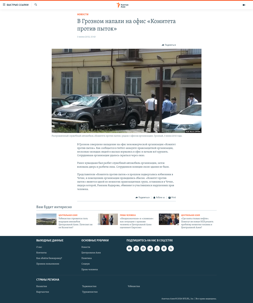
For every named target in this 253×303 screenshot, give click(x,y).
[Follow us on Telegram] (150, 248)
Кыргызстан (42, 292)
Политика (86, 258)
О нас (39, 247)
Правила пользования (47, 264)
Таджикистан (89, 286)
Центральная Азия (68, 215)
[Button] (169, 45)
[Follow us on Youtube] (129, 248)
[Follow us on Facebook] (143, 248)
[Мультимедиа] (244, 5)
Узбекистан (134, 286)
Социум (85, 264)
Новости (82, 14)
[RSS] (171, 248)
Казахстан (41, 286)
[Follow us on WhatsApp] (157, 248)
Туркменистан (90, 292)
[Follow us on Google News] (164, 248)
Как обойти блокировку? (49, 258)
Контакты (41, 253)
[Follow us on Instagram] (136, 248)
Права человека (128, 215)
